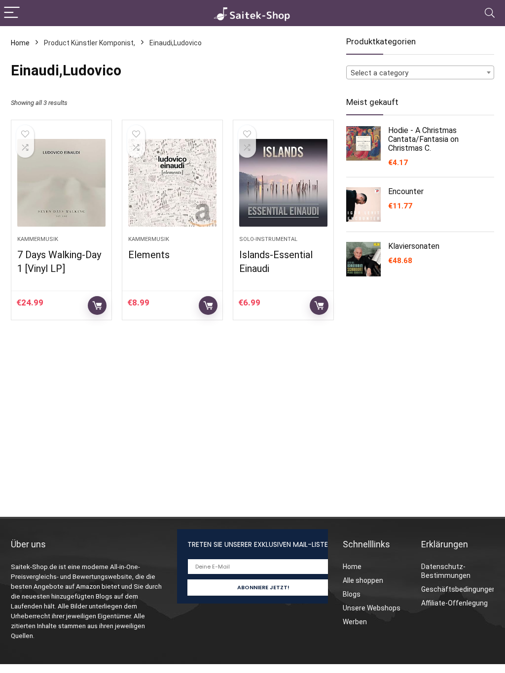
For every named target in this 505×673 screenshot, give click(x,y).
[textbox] (420, 73)
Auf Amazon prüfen (97, 305)
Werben (355, 622)
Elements (149, 255)
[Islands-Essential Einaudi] (283, 182)
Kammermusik (37, 239)
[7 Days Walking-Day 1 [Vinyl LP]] (61, 182)
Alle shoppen (363, 580)
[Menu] (12, 13)
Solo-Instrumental (268, 239)
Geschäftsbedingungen (458, 589)
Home (20, 43)
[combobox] (420, 72)
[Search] (490, 13)
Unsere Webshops (371, 608)
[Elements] (172, 182)
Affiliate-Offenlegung (454, 603)
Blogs (352, 594)
